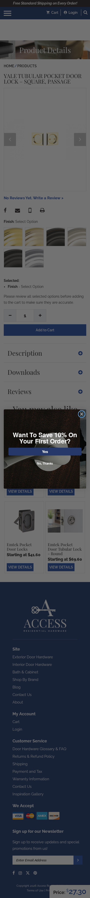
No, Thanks (45, 463)
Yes (45, 451)
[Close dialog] (81, 414)
